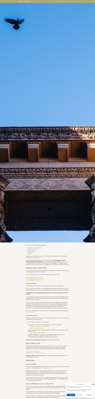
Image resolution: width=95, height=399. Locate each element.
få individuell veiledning (32, 386)
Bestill (60, 1)
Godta (71, 394)
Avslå (80, 394)
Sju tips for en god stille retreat (33, 351)
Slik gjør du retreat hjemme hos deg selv (35, 353)
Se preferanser (89, 394)
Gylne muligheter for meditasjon (38, 332)
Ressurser (75, 1)
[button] (92, 384)
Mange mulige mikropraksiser (37, 328)
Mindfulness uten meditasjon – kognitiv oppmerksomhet (43, 337)
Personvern (83, 397)
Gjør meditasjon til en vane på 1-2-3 (34, 280)
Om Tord (70, 1)
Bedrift (65, 1)
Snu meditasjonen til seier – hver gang (35, 278)
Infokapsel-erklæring (78, 397)
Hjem (57, 1)
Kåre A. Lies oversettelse (45, 368)
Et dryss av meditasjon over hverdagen (39, 326)
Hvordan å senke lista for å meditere (34, 277)
